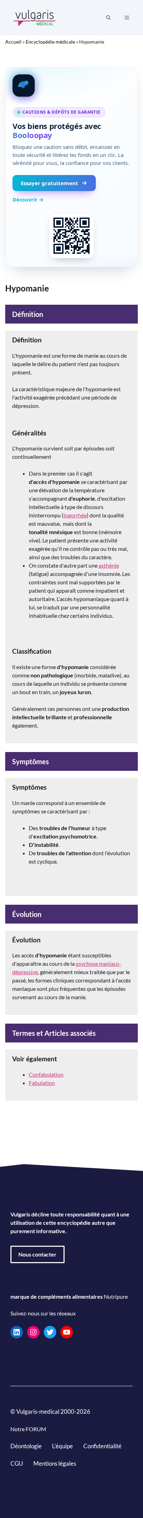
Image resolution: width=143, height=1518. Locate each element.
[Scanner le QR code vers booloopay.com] (71, 235)
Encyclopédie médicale (50, 42)
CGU (16, 1463)
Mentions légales (54, 1463)
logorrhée (75, 515)
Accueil (13, 42)
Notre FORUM (28, 1429)
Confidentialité (102, 1446)
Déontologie (26, 1446)
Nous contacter (37, 1254)
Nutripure (116, 1296)
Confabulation (46, 1074)
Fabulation (42, 1082)
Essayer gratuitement (49, 183)
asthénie (109, 565)
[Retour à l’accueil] (34, 17)
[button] (108, 17)
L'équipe (62, 1446)
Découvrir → (28, 199)
